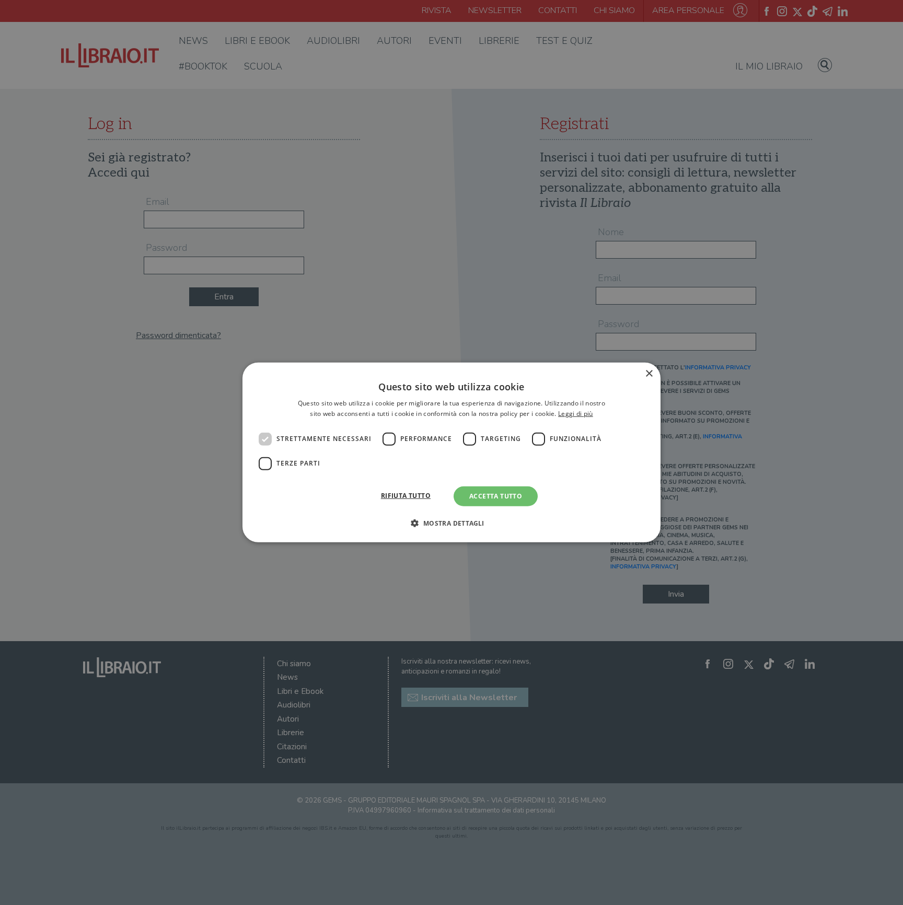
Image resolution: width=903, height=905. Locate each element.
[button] (451, 523)
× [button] (649, 374)
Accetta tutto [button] (495, 496)
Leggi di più (575, 413)
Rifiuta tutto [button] (406, 495)
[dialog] (451, 452)
